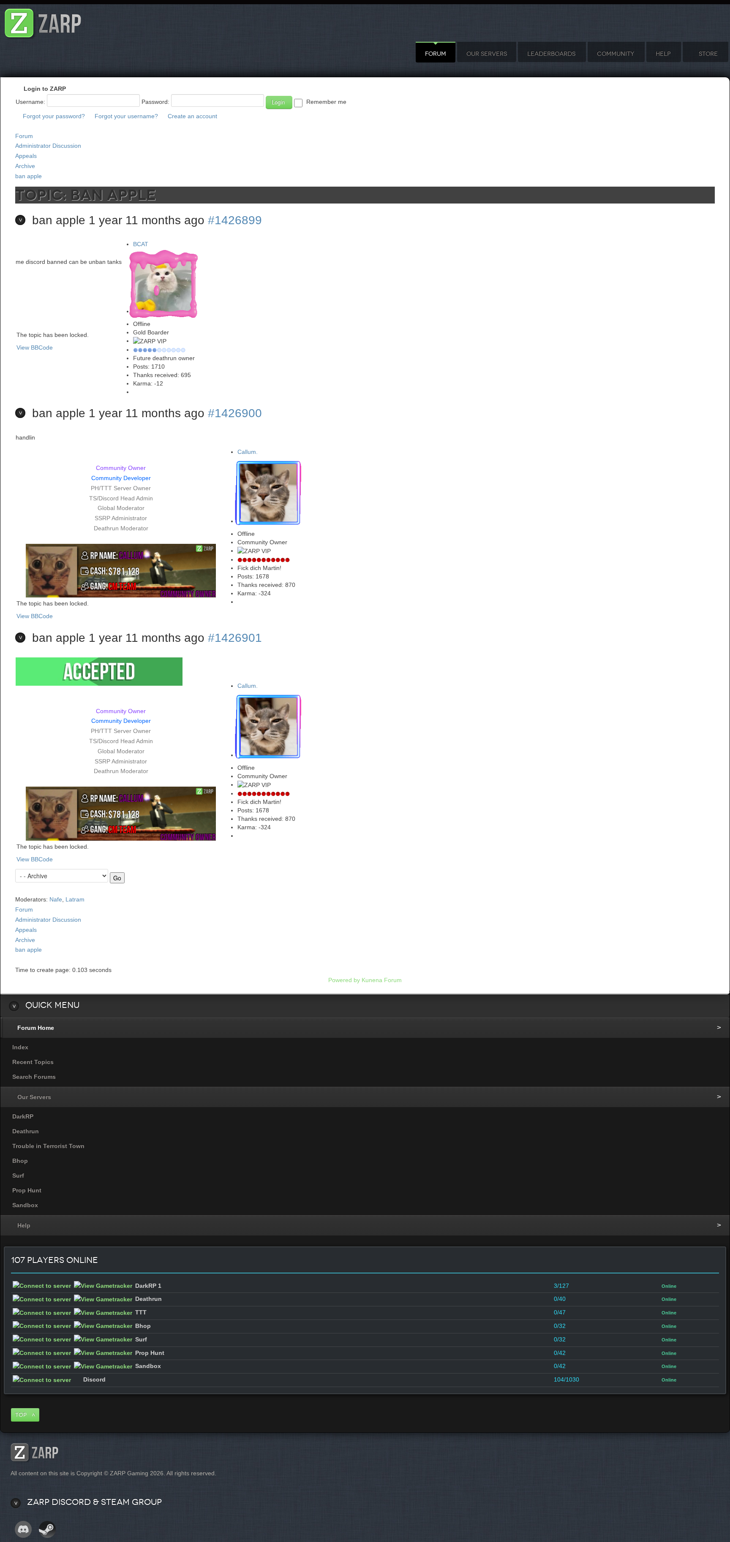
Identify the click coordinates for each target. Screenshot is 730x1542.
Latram (74, 899)
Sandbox (25, 1205)
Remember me (326, 101)
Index (20, 1047)
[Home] (43, 21)
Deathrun (25, 1131)
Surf (18, 1175)
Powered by (344, 980)
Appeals (26, 155)
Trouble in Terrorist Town (48, 1146)
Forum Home (35, 1027)
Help (663, 53)
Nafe (55, 899)
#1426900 (235, 413)
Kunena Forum (382, 980)
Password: (155, 101)
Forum (435, 53)
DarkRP (22, 1116)
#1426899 (235, 220)
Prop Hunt (26, 1190)
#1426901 (235, 637)
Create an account (192, 116)
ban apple (28, 176)
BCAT (140, 244)
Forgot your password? (54, 116)
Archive (25, 166)
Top (21, 1415)
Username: (30, 101)
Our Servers (486, 53)
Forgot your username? (126, 116)
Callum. (247, 451)
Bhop (20, 1160)
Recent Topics (33, 1062)
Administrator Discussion (48, 145)
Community (615, 53)
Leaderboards (551, 53)
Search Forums (34, 1076)
